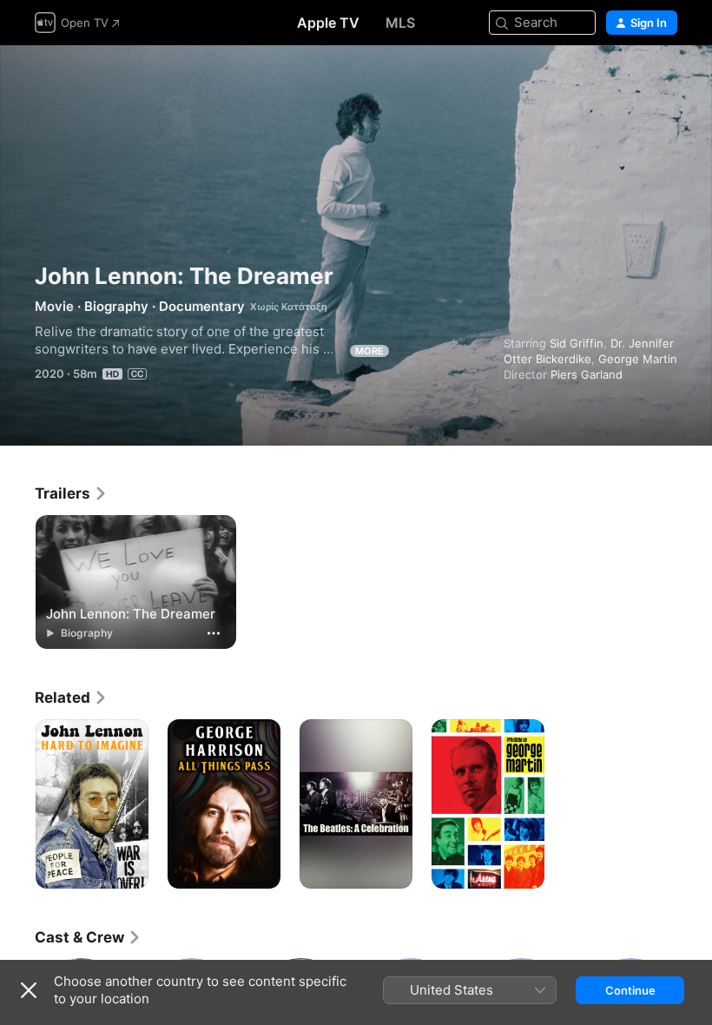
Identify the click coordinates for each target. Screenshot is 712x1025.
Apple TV (328, 22)
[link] (71, 493)
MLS (400, 22)
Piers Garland (586, 374)
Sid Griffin (576, 343)
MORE (369, 351)
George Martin (637, 359)
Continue (630, 990)
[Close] (28, 990)
